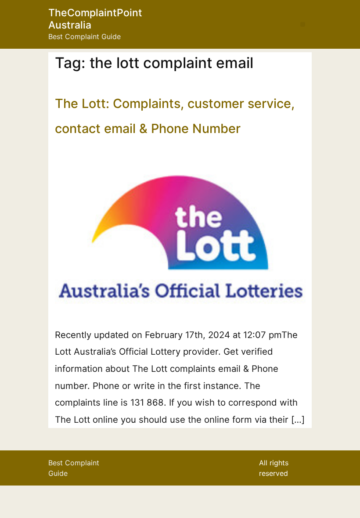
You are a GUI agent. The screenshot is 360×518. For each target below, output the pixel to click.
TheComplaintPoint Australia (95, 19)
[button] (302, 24)
